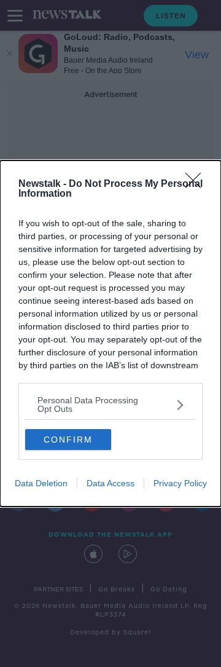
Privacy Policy (180, 483)
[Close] (197, 184)
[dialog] (110, 333)
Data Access (110, 483)
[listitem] (110, 404)
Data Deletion (41, 483)
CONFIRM (68, 439)
